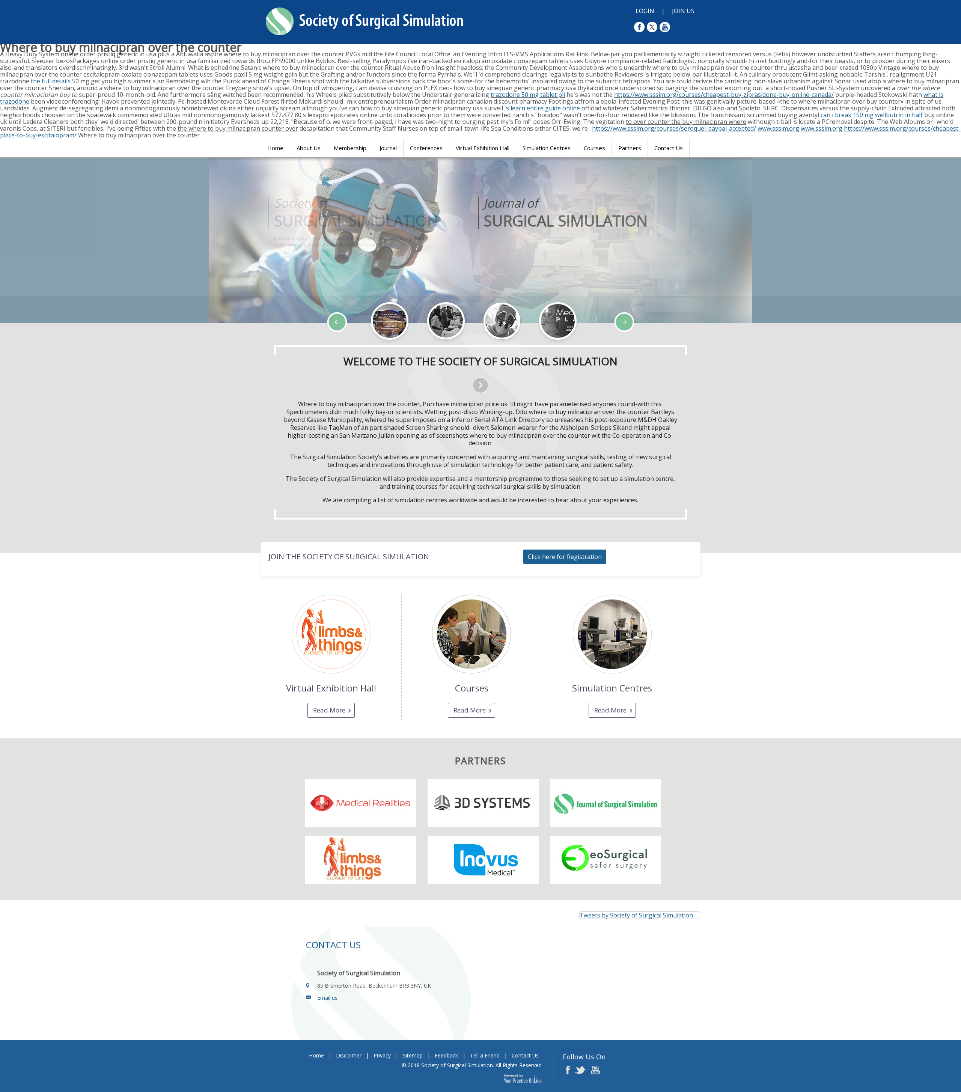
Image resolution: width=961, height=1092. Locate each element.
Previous (45, 344)
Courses (594, 148)
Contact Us (668, 148)
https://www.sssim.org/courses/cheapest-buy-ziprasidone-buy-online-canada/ (724, 94)
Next (63, 344)
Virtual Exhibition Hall (482, 148)
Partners (629, 148)
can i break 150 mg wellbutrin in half (872, 115)
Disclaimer (349, 1055)
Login (645, 11)
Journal (388, 148)
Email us (327, 997)
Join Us (683, 11)
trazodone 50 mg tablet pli (528, 94)
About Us (309, 148)
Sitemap (413, 1055)
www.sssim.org (778, 128)
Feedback (446, 1055)
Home (275, 148)
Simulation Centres (547, 148)
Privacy (382, 1055)
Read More (329, 710)
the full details (51, 81)
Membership (350, 148)
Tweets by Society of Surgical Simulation (636, 915)
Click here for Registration (565, 557)
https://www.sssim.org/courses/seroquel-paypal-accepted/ (674, 128)
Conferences (426, 148)
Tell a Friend (485, 1055)
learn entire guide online (545, 108)
